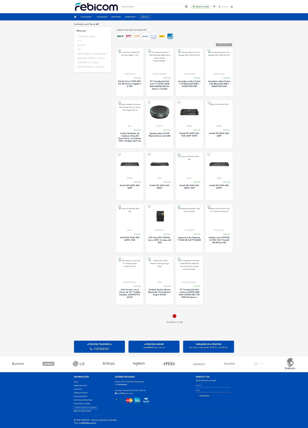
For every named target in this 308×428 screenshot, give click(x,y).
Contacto (78, 389)
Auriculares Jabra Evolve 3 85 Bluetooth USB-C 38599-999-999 (219, 84)
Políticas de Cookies (82, 404)
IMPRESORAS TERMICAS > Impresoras (91, 58)
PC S (79, 41)
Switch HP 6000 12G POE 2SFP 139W (189, 134)
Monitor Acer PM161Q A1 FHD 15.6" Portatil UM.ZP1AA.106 (219, 240)
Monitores (116, 17)
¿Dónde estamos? (81, 393)
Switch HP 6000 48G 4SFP (130, 186)
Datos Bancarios (80, 396)
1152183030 (100, 349)
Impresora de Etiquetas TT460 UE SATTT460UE (189, 238)
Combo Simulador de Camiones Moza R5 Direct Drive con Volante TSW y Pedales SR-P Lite (129, 137)
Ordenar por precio (224, 45)
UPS (78, 49)
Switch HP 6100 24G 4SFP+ (159, 186)
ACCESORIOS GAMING (86, 36)
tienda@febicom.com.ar (154, 347)
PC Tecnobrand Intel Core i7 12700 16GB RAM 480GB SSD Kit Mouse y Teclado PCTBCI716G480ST (159, 86)
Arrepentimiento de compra (85, 408)
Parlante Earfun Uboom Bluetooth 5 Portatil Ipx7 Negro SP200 (159, 292)
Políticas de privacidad (83, 400)
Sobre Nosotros (80, 386)
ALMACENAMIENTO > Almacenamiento (91, 54)
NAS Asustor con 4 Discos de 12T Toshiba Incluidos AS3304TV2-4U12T (129, 293)
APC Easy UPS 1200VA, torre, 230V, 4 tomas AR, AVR (159, 240)
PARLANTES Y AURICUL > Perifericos (90, 67)
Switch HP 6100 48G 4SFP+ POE (130, 238)
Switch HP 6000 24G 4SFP (219, 134)
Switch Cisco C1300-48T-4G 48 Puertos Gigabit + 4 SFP (129, 84)
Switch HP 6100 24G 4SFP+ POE (189, 186)
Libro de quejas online (82, 411)
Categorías (86, 17)
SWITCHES (81, 45)
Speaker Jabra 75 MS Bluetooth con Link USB (159, 134)
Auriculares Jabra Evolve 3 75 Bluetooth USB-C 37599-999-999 (189, 84)
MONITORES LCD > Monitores (88, 62)
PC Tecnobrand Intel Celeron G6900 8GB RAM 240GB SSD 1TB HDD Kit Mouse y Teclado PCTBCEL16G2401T (189, 295)
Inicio (76, 382)
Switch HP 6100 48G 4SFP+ (219, 186)
